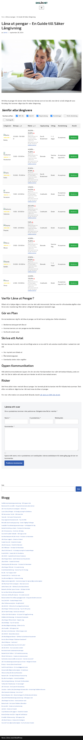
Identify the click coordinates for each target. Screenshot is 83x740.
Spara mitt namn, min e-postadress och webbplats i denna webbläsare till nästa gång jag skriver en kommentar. (41, 457)
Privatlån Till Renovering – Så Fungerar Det (13, 717)
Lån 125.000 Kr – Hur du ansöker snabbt (12, 647)
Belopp (16, 126)
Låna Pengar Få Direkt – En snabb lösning (13, 567)
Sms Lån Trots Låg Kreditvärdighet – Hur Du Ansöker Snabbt (18, 722)
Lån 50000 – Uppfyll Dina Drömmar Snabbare (14, 556)
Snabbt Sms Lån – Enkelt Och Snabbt (11, 542)
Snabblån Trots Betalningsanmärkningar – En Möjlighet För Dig (18, 525)
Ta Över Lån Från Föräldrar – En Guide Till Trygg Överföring (17, 614)
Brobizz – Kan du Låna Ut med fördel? (11, 664)
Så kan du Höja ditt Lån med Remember (12, 672)
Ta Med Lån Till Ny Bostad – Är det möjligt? (13, 683)
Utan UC (31, 116)
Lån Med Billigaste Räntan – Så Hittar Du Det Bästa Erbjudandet (19, 636)
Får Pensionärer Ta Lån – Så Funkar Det (12, 514)
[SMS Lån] (41, 2)
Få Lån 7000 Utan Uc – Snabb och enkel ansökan (15, 656)
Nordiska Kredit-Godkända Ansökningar (12, 650)
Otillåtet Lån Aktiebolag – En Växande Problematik (15, 617)
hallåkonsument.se (32, 145)
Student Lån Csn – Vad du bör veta (11, 575)
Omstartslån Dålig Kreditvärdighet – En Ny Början (15, 670)
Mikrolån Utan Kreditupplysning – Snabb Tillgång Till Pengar (18, 522)
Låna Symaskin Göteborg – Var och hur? (12, 692)
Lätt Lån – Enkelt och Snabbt (9, 709)
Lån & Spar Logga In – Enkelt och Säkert (12, 539)
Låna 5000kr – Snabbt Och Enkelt (10, 561)
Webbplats (59, 418)
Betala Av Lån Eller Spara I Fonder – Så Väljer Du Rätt (16, 589)
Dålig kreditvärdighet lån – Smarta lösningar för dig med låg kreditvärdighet (22, 581)
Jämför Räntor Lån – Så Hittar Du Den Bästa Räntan (15, 586)
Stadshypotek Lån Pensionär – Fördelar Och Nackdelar (16, 564)
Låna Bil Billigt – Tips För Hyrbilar (10, 622)
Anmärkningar (57, 116)
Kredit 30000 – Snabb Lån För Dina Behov (13, 553)
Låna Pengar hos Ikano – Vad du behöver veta (14, 700)
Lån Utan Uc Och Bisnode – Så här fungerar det (14, 631)
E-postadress (35, 418)
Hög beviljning (43, 116)
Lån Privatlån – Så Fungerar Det (10, 628)
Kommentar (9, 426)
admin (5, 32)
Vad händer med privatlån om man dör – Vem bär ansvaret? (17, 658)
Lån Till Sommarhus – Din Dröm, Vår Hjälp (13, 531)
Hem (3, 17)
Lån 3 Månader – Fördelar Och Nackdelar (13, 547)
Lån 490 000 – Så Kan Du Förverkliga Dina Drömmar (15, 606)
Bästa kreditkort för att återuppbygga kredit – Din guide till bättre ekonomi (22, 597)
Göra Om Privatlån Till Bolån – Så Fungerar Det (14, 533)
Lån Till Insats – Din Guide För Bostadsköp (13, 686)
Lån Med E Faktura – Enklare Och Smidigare (13, 720)
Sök (3, 485)
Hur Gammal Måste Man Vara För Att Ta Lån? (13, 645)
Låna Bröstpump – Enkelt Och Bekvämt (12, 545)
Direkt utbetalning (72, 116)
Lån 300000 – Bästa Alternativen (10, 634)
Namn (7, 418)
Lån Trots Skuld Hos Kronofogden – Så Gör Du (14, 508)
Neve (3, 738)
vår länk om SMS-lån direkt (50, 395)
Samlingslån (9, 120)
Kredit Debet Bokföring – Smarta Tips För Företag (15, 570)
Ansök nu (74, 137)
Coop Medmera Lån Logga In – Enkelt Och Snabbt (15, 711)
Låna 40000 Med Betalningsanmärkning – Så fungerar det (17, 697)
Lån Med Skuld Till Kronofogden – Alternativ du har (15, 583)
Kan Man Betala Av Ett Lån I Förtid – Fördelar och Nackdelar (17, 536)
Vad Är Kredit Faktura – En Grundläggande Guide (15, 667)
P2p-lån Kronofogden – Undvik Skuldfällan (13, 678)
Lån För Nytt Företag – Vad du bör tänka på (13, 611)
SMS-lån (21, 116)
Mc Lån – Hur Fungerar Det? (9, 572)
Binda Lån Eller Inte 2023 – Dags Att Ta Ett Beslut (14, 714)
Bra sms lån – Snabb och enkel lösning (12, 706)
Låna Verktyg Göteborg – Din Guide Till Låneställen (15, 681)
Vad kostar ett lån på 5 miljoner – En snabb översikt (15, 595)
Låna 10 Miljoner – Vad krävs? (9, 642)
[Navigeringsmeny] (41, 7)
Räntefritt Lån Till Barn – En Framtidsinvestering (14, 653)
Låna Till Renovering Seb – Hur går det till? (13, 603)
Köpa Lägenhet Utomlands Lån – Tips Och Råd (14, 519)
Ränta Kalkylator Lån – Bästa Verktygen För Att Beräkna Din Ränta (19, 695)
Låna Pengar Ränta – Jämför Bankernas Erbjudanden (16, 558)
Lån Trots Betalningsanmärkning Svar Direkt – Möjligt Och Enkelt (19, 661)
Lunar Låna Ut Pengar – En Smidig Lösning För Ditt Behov (17, 511)
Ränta (30, 126)
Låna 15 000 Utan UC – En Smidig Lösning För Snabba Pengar (18, 550)
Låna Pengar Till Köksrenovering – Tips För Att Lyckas (16, 608)
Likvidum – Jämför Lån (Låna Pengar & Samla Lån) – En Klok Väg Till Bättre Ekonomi (23, 689)
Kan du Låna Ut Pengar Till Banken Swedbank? (14, 639)
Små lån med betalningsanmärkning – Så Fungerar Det (16, 503)
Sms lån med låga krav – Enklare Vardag (12, 578)
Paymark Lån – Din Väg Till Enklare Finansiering (14, 675)
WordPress (18, 738)
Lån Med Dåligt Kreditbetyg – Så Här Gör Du (13, 625)
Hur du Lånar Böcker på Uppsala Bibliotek (13, 592)
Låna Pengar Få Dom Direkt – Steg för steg (13, 620)
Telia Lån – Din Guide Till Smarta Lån (11, 517)
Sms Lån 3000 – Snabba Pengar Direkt (12, 600)
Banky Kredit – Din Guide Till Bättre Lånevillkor (14, 703)
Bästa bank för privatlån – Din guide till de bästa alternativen (18, 506)
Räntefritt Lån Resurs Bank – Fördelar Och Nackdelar (16, 528)
